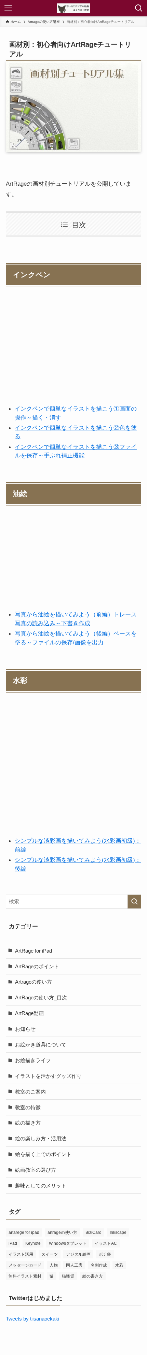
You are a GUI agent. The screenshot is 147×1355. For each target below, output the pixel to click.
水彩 (119, 1265)
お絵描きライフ (33, 1060)
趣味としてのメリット (40, 1185)
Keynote (33, 1243)
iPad (13, 1243)
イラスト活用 (21, 1254)
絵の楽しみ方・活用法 (40, 1138)
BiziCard (93, 1232)
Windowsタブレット (67, 1243)
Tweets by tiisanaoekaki (32, 1319)
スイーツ (49, 1254)
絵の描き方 (28, 1123)
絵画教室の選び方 (35, 1170)
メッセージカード (25, 1265)
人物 (54, 1265)
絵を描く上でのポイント (43, 1154)
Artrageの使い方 (33, 982)
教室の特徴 (28, 1107)
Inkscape (118, 1232)
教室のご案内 (30, 1092)
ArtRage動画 (29, 1013)
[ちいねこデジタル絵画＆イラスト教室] (73, 8)
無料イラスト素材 (25, 1276)
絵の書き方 (92, 1276)
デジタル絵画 (78, 1254)
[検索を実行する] (134, 902)
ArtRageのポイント (37, 966)
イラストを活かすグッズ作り (48, 1076)
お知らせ (25, 1029)
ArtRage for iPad (33, 951)
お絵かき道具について (40, 1044)
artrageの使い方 (62, 1232)
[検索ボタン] (139, 8)
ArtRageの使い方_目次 (41, 997)
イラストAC (106, 1243)
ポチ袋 (105, 1254)
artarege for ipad (24, 1232)
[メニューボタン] (8, 8)
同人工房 (74, 1265)
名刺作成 (99, 1265)
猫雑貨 (68, 1276)
